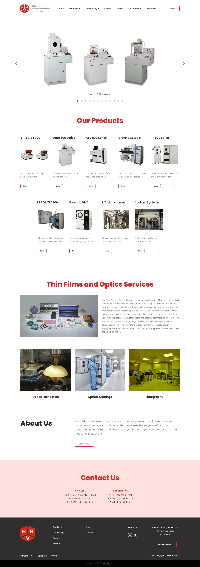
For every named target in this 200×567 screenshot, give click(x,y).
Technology (91, 8)
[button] (172, 8)
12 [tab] (122, 101)
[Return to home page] (24, 8)
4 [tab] (90, 101)
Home (61, 8)
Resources (134, 8)
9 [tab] (110, 101)
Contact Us (91, 532)
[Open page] (34, 154)
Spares (107, 8)
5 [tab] (94, 101)
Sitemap (53, 555)
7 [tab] (102, 101)
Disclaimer (42, 555)
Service (120, 8)
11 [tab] (118, 101)
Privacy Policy (26, 555)
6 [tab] (98, 101)
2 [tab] (82, 101)
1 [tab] (78, 101)
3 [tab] (86, 101)
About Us (151, 8)
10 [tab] (114, 101)
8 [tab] (106, 101)
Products (73, 8)
